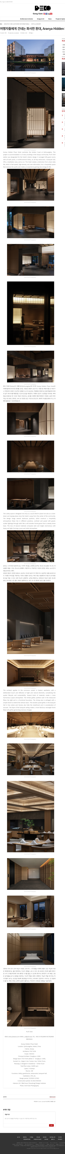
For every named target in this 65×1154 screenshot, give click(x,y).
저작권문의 (60, 1139)
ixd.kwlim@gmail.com (54, 1148)
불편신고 (53, 1139)
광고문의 (44, 1137)
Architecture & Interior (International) (16, 24)
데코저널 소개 (52, 1137)
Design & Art (40, 19)
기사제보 (31, 1137)
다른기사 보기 (52, 1097)
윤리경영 (46, 1139)
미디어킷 (60, 1137)
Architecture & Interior (26, 19)
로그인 (18, 1137)
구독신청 (38, 1137)
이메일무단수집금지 (37, 1139)
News (50, 19)
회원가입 (24, 1137)
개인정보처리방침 (26, 1139)
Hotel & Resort (36, 24)
